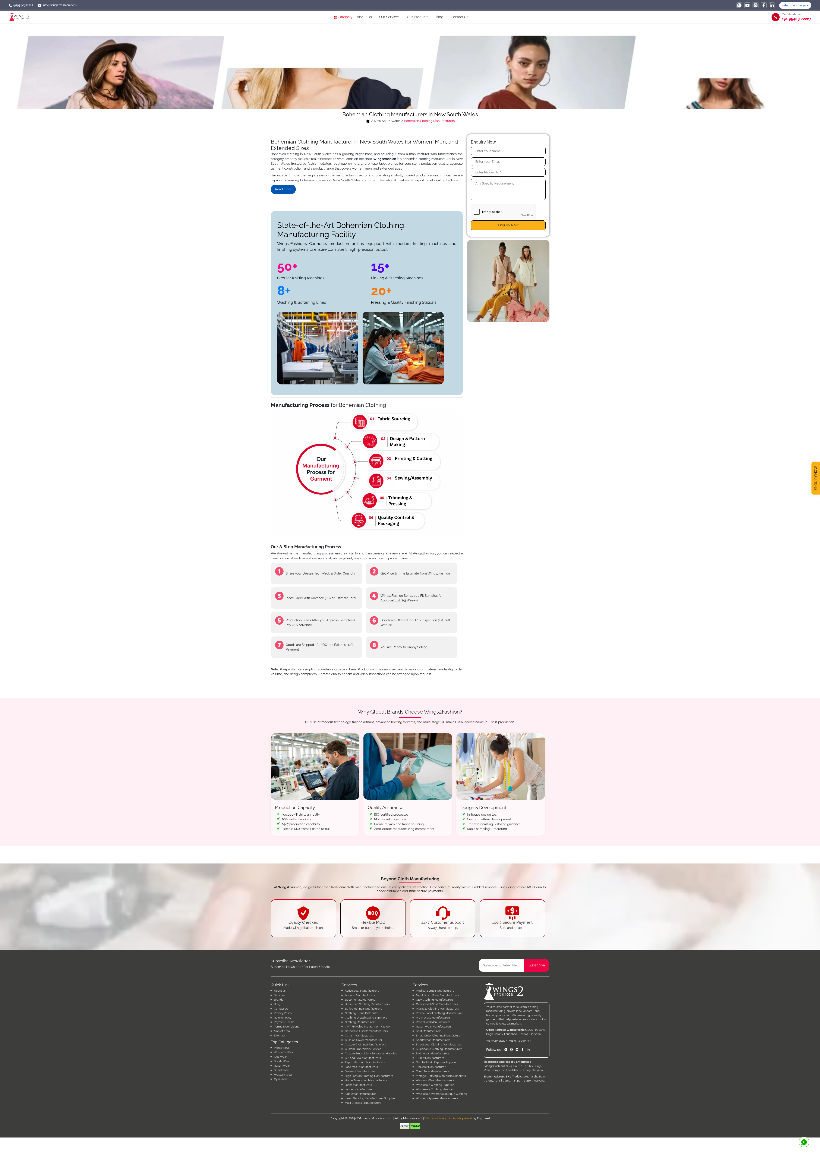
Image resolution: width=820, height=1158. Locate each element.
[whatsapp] (739, 5)
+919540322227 (22, 5)
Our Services (389, 17)
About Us (364, 17)
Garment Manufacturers (360, 1071)
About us (280, 990)
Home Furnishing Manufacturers (366, 1080)
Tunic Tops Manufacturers (432, 1071)
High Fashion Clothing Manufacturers (369, 1075)
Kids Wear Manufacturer (360, 1093)
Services (279, 995)
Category (345, 17)
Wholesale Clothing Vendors (435, 1089)
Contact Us (459, 17)
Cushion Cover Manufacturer (363, 1040)
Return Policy (282, 1017)
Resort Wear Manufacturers (433, 1026)
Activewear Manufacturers (362, 990)
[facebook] (764, 5)
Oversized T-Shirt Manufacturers (437, 1004)
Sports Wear (282, 1061)
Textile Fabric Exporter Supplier (436, 1062)
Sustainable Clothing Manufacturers (439, 1049)
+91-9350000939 (520, 1040)
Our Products (417, 17)
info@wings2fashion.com (59, 5)
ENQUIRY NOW (816, 479)
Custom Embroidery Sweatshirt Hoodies (371, 1053)
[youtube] (747, 5)
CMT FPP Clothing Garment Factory (368, 1026)
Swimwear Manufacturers (432, 1053)
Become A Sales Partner (360, 999)
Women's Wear (284, 1052)
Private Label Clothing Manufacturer (439, 1013)
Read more (283, 189)
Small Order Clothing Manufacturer (439, 1035)
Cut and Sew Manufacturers (363, 1058)
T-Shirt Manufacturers (430, 1058)
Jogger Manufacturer (358, 1089)
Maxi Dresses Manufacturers (363, 1102)
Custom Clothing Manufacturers (365, 1044)
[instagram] (755, 5)
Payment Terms (284, 1022)
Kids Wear (280, 1056)
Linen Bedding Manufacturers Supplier (370, 1098)
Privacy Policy (283, 1013)
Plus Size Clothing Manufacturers (437, 1008)
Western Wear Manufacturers (435, 1080)
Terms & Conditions (286, 1026)
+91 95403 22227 (796, 19)
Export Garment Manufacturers (365, 1062)
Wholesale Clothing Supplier (435, 1084)
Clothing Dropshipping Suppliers (366, 1017)
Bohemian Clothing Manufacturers (367, 1004)
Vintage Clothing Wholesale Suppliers (441, 1075)
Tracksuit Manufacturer (431, 1067)
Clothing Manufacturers (360, 1022)
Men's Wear (281, 1047)
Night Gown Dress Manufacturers (437, 995)
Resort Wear (282, 1065)
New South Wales (387, 121)
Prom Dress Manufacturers (433, 1017)
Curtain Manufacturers (359, 1035)
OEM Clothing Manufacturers (434, 999)
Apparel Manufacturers (360, 995)
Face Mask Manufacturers (361, 1067)
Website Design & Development (448, 1118)
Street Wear (282, 1070)
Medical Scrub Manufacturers (435, 990)
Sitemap (279, 1035)
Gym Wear (281, 1079)
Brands (278, 999)
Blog (439, 17)
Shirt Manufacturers (428, 1031)
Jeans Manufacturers (358, 1084)
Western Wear (283, 1074)
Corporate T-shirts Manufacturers (366, 1031)
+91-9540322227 (496, 1040)
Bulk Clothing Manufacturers (363, 1008)
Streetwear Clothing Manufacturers (439, 1044)
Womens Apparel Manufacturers (437, 1098)
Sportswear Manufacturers (433, 1040)
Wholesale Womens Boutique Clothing (441, 1093)
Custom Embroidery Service (363, 1049)
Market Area (282, 1031)
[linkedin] (772, 5)
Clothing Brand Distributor (362, 1013)
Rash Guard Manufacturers (433, 1022)
